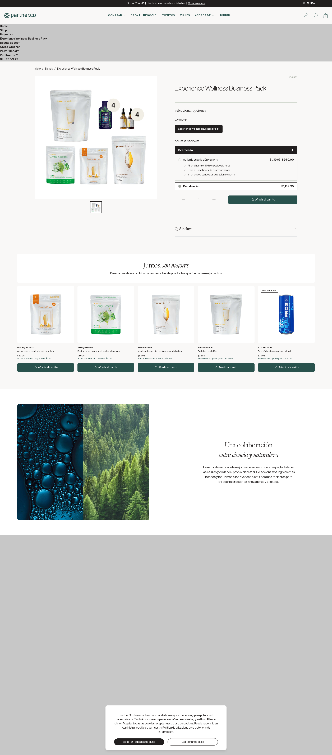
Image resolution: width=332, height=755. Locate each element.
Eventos (168, 15)
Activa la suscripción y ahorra (200, 159)
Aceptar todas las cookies (139, 741)
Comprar (115, 15)
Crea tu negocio (143, 15)
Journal (225, 15)
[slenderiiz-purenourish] (226, 314)
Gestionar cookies (193, 741)
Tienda (49, 68)
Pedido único (191, 186)
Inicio (38, 68)
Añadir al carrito (265, 199)
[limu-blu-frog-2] (286, 314)
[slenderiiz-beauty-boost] (45, 314)
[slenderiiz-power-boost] (166, 314)
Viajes (185, 15)
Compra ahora (196, 3)
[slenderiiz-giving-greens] (105, 314)
